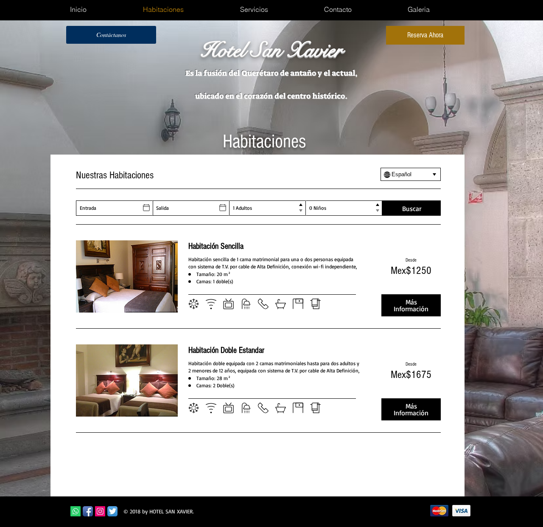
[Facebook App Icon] (88, 511)
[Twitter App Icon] (112, 511)
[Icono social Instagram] (100, 511)
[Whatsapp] (75, 511)
